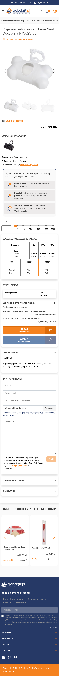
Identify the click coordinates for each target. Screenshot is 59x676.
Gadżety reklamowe (10, 21)
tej (5, 624)
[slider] (15, 226)
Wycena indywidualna (45, 314)
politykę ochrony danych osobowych (32, 622)
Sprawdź (23, 560)
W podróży (38, 21)
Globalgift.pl (27, 668)
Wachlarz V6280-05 (41, 548)
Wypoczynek (26, 21)
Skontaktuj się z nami (29, 165)
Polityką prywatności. (20, 466)
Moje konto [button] (42, 2)
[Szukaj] (41, 11)
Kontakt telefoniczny (18, 161)
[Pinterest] (15, 657)
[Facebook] (3, 657)
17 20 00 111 (25, 2)
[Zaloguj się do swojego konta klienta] (35, 2)
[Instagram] (9, 657)
